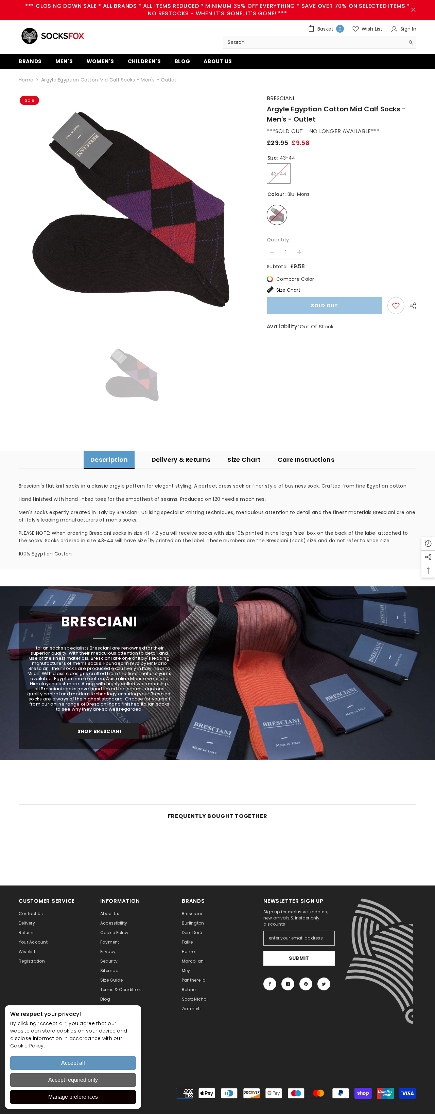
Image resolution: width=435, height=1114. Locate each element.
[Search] (319, 42)
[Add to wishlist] (395, 305)
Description (109, 459)
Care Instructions (306, 459)
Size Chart (288, 290)
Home (26, 79)
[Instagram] (287, 984)
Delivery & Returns (181, 459)
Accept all (73, 1063)
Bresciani (280, 98)
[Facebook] (269, 984)
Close (413, 10)
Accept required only (73, 1080)
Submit (299, 958)
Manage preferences (73, 1097)
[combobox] (314, 42)
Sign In (407, 28)
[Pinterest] (305, 984)
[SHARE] (410, 306)
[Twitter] (323, 984)
